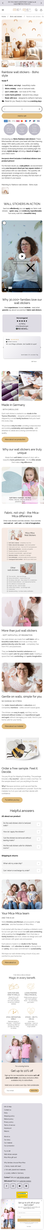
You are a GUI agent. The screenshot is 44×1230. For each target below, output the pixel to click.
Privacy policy (8, 1122)
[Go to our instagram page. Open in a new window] (13, 1186)
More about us (10, 962)
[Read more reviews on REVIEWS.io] (22, 329)
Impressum (8, 1128)
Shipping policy (9, 1116)
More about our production (15, 439)
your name (19, 1210)
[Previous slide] (3, 3)
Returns (6, 1131)
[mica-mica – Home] (22, 10)
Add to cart (22, 116)
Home (4, 16)
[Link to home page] (22, 1195)
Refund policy (8, 1119)
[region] (22, 347)
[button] (3, 347)
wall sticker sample (23, 1177)
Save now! (29, 1220)
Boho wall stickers (16, 16)
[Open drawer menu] (3, 10)
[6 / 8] (39, 64)
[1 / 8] (5, 64)
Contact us (7, 1110)
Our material (8, 1143)
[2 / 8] (11, 64)
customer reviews (25, 1181)
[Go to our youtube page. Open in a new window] (19, 1186)
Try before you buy (12, 800)
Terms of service (9, 1125)
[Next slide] (41, 3)
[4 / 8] (25, 64)
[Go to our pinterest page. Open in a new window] (26, 1186)
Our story (7, 1140)
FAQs (6, 1113)
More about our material (14, 726)
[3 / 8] (18, 64)
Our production (9, 1146)
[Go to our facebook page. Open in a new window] (6, 1186)
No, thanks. (29, 1226)
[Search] (36, 10)
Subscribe (34, 1090)
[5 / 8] (32, 64)
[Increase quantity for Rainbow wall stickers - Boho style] (39, 109)
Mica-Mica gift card (10, 1157)
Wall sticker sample (10, 1154)
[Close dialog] (41, 1201)
